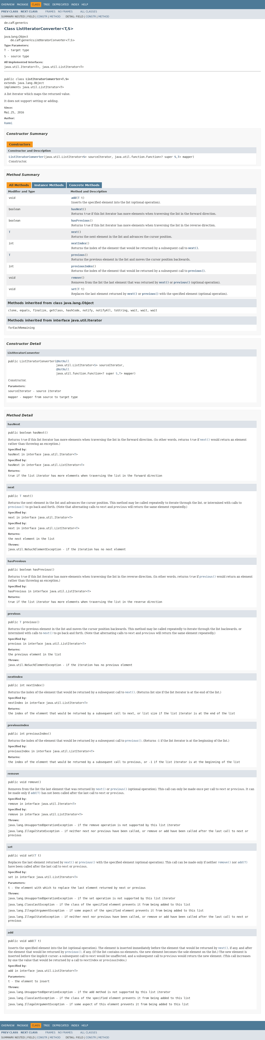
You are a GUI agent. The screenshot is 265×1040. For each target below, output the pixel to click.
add (73, 197)
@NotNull (62, 361)
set (73, 289)
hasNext (77, 209)
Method (55, 16)
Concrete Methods (84, 185)
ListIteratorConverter (26, 156)
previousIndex (82, 266)
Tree (46, 4)
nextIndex (78, 243)
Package (22, 4)
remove (76, 277)
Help (85, 4)
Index (75, 4)
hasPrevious (80, 220)
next (74, 232)
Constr (42, 16)
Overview (7, 4)
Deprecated (60, 4)
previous (77, 255)
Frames (50, 11)
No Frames (65, 11)
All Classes (88, 11)
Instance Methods (49, 185)
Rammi (8, 123)
